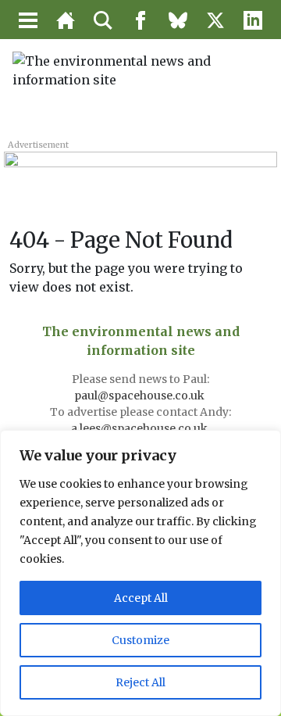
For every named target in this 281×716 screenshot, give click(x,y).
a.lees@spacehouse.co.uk (140, 428)
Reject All (140, 682)
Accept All (141, 598)
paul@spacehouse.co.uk (140, 395)
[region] (140, 573)
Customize (140, 640)
